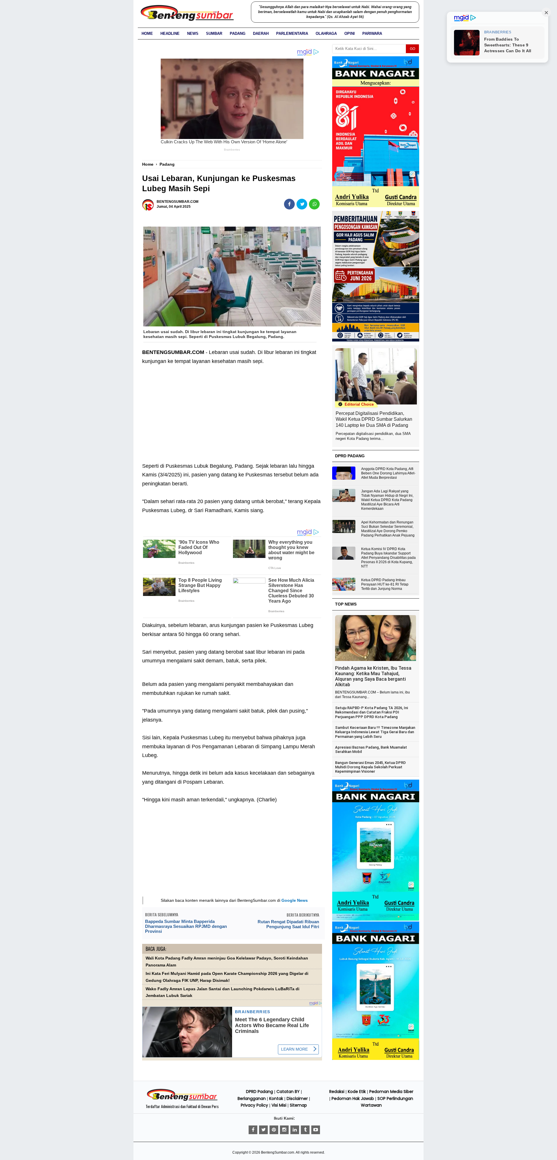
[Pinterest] (274, 1129)
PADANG (237, 33)
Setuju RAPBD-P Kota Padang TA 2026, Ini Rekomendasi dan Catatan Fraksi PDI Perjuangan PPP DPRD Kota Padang (371, 712)
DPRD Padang (259, 1091)
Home (147, 33)
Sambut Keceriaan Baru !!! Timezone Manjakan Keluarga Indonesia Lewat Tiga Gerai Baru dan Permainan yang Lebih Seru (375, 732)
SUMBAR (214, 33)
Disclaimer (297, 1098)
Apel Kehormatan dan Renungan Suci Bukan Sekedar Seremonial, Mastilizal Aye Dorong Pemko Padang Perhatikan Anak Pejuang (388, 528)
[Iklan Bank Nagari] (375, 919)
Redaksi (336, 1091)
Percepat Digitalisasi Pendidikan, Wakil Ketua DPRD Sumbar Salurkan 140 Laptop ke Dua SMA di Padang (374, 419)
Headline (170, 33)
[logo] (182, 1100)
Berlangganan (252, 1098)
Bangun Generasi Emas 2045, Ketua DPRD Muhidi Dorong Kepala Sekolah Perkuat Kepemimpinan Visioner (370, 767)
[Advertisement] (232, 418)
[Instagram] (284, 1129)
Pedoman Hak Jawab (353, 1098)
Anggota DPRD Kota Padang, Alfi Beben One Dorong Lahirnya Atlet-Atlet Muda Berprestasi (388, 473)
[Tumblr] (305, 1129)
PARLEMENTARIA (292, 33)
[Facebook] (253, 1129)
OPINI (349, 33)
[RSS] (315, 1129)
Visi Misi (279, 1105)
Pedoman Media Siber (391, 1091)
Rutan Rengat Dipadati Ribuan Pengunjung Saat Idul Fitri (288, 924)
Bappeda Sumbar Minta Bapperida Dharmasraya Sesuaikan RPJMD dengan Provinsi (186, 926)
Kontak (276, 1098)
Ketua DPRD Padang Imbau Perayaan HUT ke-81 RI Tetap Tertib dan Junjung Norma (384, 584)
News (192, 33)
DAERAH (261, 33)
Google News (294, 900)
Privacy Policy (254, 1105)
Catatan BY (288, 1091)
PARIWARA (372, 33)
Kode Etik (357, 1091)
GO (412, 49)
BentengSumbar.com (277, 1152)
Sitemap (298, 1105)
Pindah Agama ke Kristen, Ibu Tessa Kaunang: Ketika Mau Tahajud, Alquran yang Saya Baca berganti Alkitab (373, 676)
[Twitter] (263, 1129)
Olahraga (326, 33)
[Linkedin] (294, 1129)
